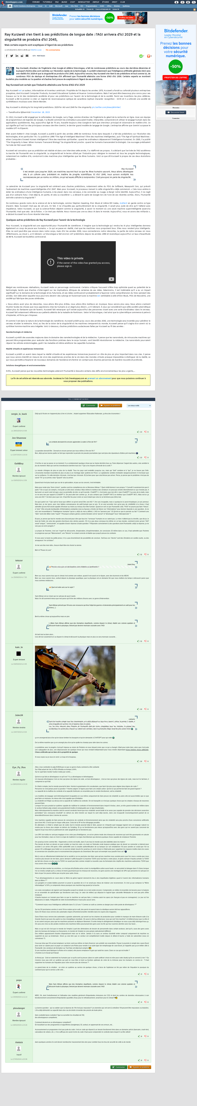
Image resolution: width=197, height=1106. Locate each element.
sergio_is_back (19, 414)
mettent (123, 203)
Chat (72, 2)
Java (66, 6)
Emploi (95, 2)
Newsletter (84, 2)
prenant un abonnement (99, 378)
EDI (82, 6)
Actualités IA (79, 9)
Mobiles (117, 6)
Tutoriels (47, 2)
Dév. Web (74, 6)
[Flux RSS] (195, 10)
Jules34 (19, 715)
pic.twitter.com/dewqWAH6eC (106, 107)
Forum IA (90, 9)
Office (109, 6)
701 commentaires (53, 50)
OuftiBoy (18, 463)
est (20, 90)
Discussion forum (177, 112)
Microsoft (58, 6)
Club (122, 2)
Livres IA (116, 9)
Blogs (64, 2)
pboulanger (19, 1008)
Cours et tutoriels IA (103, 9)
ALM (51, 6)
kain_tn (19, 647)
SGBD (102, 6)
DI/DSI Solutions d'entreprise (24, 6)
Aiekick (19, 1042)
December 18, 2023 (40, 112)
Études (105, 2)
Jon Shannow (19, 438)
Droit (114, 2)
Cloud (40, 6)
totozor (19, 560)
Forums (36, 2)
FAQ (57, 2)
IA (46, 6)
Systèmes (126, 6)
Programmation (91, 6)
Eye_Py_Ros (19, 767)
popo (19, 980)
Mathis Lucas (36, 50)
